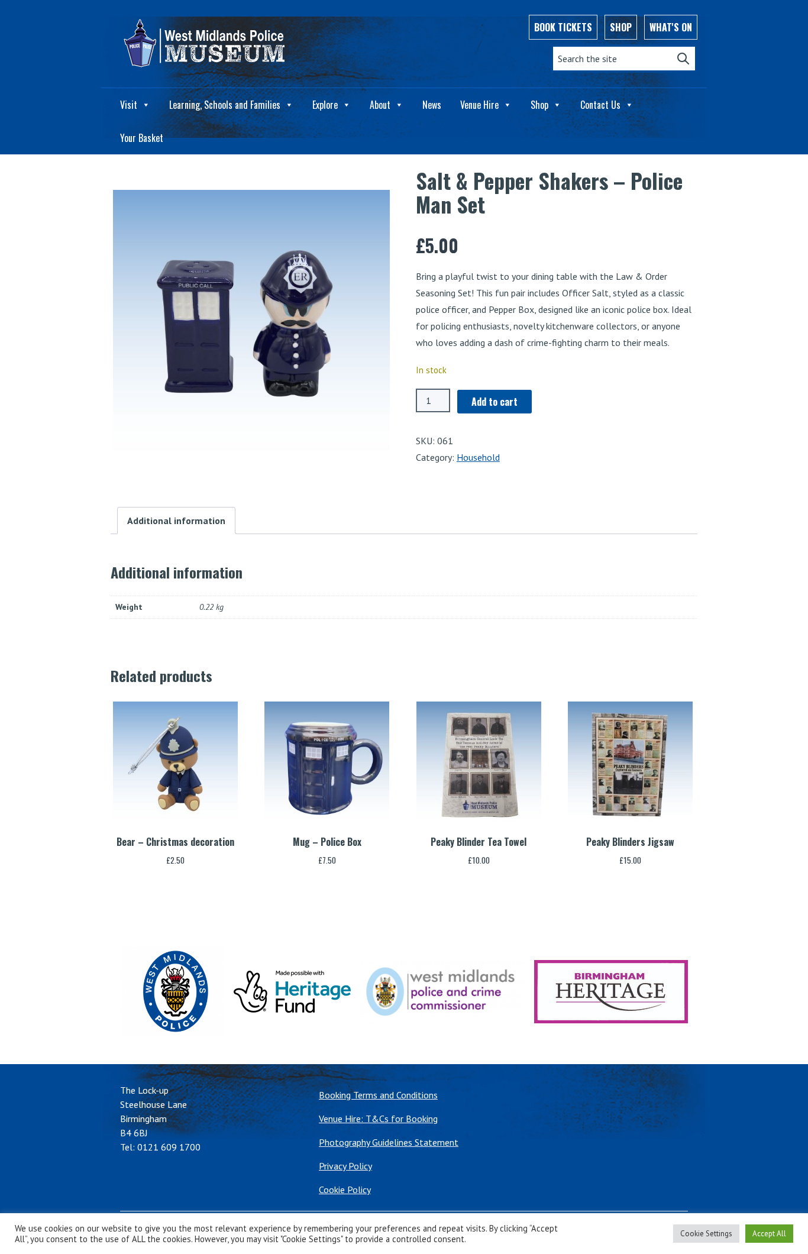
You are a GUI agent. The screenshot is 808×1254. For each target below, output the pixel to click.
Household (478, 457)
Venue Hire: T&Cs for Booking (378, 1118)
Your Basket (141, 138)
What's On (670, 27)
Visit (128, 105)
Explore (325, 105)
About (380, 105)
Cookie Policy (345, 1189)
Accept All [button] (769, 1234)
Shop (621, 27)
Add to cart (494, 402)
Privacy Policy (345, 1166)
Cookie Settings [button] (706, 1234)
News (431, 105)
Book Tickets (563, 27)
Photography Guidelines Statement (388, 1142)
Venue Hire (479, 105)
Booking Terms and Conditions (378, 1095)
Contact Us (600, 105)
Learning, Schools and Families (224, 105)
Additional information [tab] (176, 520)
